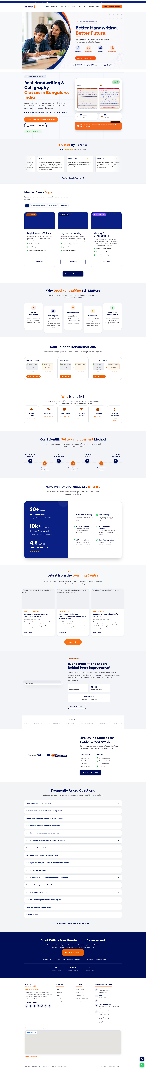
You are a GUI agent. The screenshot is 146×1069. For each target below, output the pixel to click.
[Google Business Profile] (30, 1006)
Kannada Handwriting (82, 998)
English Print (79, 992)
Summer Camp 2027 (82, 1007)
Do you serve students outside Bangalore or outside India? (47, 877)
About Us (82, 6)
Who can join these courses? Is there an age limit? (44, 811)
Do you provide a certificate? (36, 892)
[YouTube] (45, 1006)
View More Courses (72, 274)
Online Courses (80, 1004)
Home (47, 6)
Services (65, 6)
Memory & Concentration (38, 205)
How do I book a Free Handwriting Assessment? (43, 833)
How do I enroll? (32, 915)
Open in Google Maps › (31, 1056)
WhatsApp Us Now (37, 126)
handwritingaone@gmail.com (44, 2)
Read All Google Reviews (72, 178)
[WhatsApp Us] (142, 1065)
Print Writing (63, 205)
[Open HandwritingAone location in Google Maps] (73, 1042)
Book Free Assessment (112, 7)
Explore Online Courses (90, 772)
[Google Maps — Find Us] (49, 1006)
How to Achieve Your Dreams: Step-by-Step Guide (36, 615)
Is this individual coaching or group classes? (42, 855)
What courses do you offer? (36, 848)
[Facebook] (38, 1006)
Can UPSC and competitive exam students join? (43, 900)
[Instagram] (42, 1006)
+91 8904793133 (27, 2)
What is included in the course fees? (39, 907)
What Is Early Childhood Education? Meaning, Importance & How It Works (72, 616)
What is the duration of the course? (39, 803)
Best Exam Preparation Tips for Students (105, 615)
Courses (55, 6)
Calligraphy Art (80, 995)
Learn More (40, 262)
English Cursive (52, 205)
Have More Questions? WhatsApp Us (73, 923)
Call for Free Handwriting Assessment (41, 119)
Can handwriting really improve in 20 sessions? (43, 826)
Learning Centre (93, 6)
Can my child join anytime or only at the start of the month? (47, 863)
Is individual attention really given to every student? (45, 818)
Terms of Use (112, 1066)
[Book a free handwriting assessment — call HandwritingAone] (73, 40)
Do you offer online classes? (36, 870)
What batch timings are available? (39, 885)
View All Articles (73, 642)
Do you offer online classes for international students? (46, 840)
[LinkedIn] (34, 1006)
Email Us (119, 1066)
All (27, 205)
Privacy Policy (104, 1066)
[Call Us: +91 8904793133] (142, 1059)
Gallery (73, 6)
